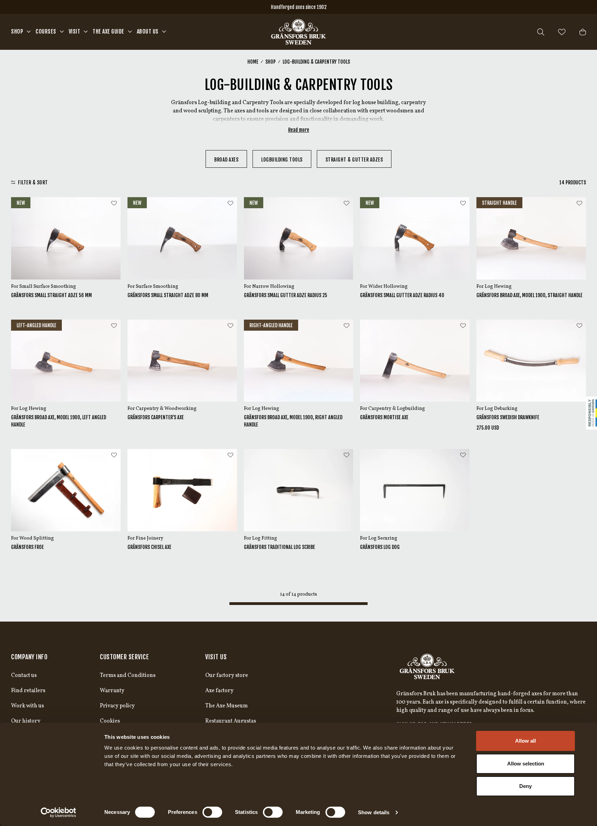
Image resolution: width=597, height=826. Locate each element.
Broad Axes (226, 160)
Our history (25, 721)
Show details (373, 812)
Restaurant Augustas (230, 721)
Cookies (110, 721)
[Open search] (540, 32)
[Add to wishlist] (114, 203)
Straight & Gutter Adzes (354, 160)
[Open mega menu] (28, 31)
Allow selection (525, 764)
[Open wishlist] (561, 32)
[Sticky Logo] (591, 413)
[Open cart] (583, 32)
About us (148, 31)
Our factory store (226, 675)
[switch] (212, 812)
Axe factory (219, 691)
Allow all (525, 741)
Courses (46, 31)
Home (252, 62)
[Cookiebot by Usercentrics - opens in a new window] (58, 812)
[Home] (298, 32)
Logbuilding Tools (282, 160)
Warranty (112, 691)
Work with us (27, 706)
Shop (17, 31)
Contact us (24, 675)
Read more (298, 130)
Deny (525, 786)
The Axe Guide (108, 31)
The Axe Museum (226, 706)
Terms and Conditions (127, 675)
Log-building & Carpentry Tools (316, 62)
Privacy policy (117, 706)
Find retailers (28, 691)
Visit (74, 31)
